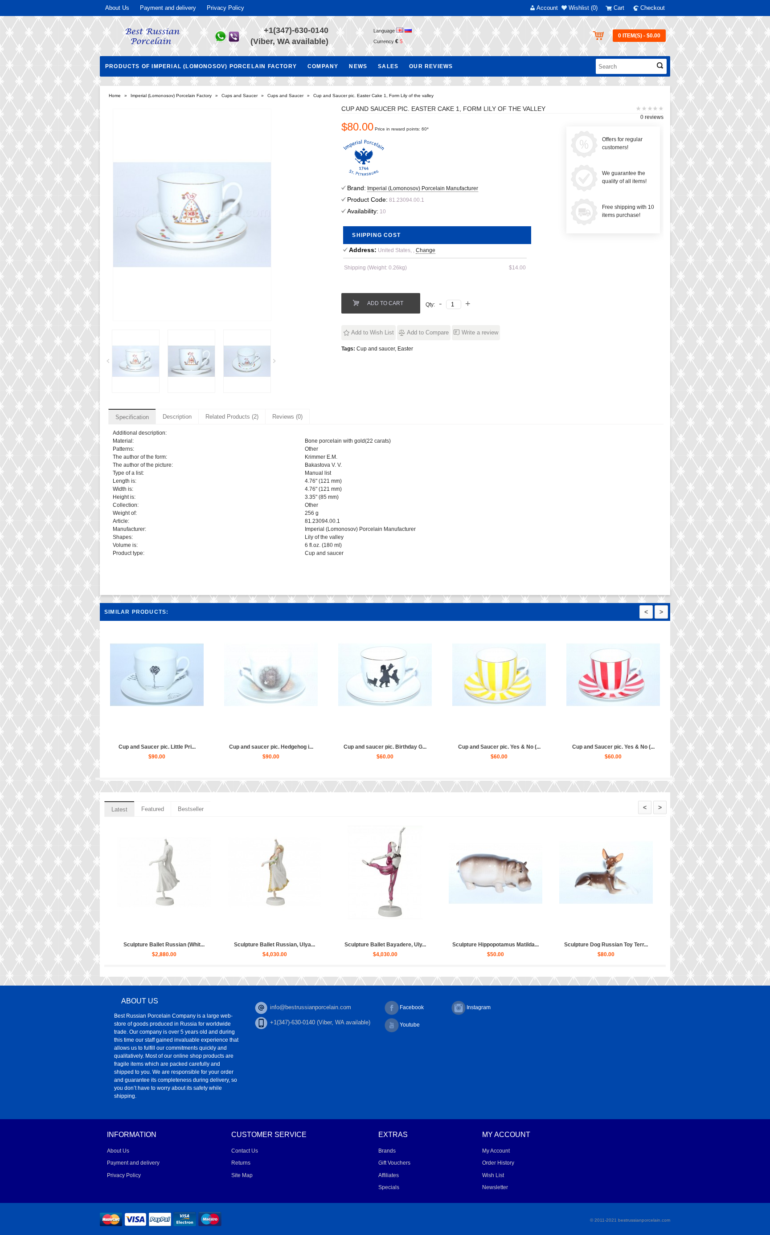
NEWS (358, 66)
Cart (619, 7)
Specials (388, 1187)
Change (425, 250)
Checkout (652, 7)
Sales (388, 66)
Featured (152, 809)
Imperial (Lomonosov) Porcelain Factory (171, 95)
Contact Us (244, 1151)
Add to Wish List (372, 332)
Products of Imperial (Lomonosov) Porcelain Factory (201, 66)
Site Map (242, 1175)
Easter (405, 349)
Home (115, 95)
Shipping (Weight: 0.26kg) (375, 268)
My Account (496, 1151)
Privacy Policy (225, 7)
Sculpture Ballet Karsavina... (150, 945)
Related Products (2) (231, 416)
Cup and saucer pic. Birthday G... (497, 747)
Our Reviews (431, 66)
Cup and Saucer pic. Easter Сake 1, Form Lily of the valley (373, 95)
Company (322, 66)
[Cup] (136, 361)
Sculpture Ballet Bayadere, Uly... (481, 945)
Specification (132, 417)
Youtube (410, 1025)
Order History (498, 1163)
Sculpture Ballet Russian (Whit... (260, 945)
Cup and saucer (375, 349)
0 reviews (652, 117)
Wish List (493, 1175)
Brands (387, 1151)
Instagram (479, 1007)
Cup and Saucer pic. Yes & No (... (611, 747)
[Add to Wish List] (155, 731)
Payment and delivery (168, 7)
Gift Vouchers (394, 1163)
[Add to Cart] (134, 731)
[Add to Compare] (175, 731)
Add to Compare (428, 332)
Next (277, 363)
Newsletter (495, 1187)
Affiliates (388, 1175)
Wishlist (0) (583, 7)
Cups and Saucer (239, 95)
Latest (119, 809)
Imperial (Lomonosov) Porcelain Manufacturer (422, 188)
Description (177, 416)
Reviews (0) (287, 416)
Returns (240, 1163)
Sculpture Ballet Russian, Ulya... (370, 945)
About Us (117, 7)
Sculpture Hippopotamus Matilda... (592, 945)
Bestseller (191, 809)
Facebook (412, 1007)
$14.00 (517, 268)
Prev (110, 363)
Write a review (480, 332)
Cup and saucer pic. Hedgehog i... (383, 747)
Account (547, 7)
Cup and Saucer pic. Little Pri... (155, 747)
